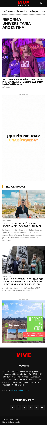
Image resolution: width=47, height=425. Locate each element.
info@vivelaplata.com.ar (19, 390)
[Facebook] (12, 407)
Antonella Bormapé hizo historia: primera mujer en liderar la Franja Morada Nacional (22, 81)
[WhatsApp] (36, 407)
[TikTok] (24, 407)
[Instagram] (18, 407)
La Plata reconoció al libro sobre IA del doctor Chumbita (21, 225)
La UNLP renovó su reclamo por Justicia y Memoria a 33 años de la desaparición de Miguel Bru (22, 282)
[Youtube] (42, 407)
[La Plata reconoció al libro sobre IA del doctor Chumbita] (23, 204)
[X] (30, 407)
